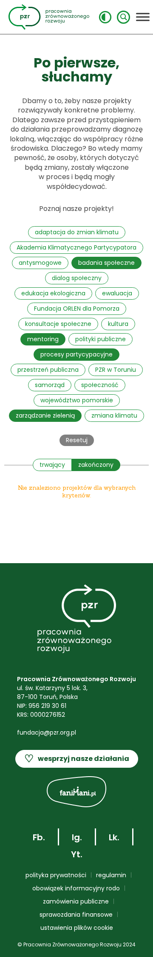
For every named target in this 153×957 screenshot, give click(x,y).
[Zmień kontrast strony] (105, 17)
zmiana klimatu (114, 415)
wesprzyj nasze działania (76, 758)
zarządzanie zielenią (45, 415)
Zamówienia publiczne (76, 901)
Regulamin (111, 875)
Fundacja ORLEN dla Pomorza (76, 308)
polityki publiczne (100, 339)
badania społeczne (106, 262)
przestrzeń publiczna (48, 369)
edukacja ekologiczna (53, 293)
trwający (52, 464)
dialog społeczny (77, 278)
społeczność (100, 385)
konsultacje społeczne (58, 324)
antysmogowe (40, 262)
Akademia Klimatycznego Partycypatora (76, 247)
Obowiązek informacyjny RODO (76, 888)
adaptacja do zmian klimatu (77, 232)
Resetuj (77, 440)
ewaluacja (117, 293)
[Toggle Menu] (143, 17)
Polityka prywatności (56, 875)
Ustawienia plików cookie (76, 927)
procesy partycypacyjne (76, 354)
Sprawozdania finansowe (76, 914)
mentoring (43, 339)
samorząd (50, 385)
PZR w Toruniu (115, 369)
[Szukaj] (123, 17)
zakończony (95, 464)
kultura (118, 324)
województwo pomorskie (76, 400)
